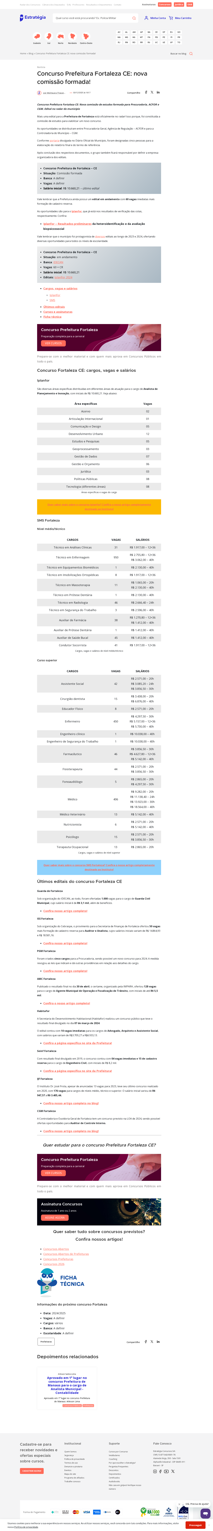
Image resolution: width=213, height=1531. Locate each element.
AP (141, 32)
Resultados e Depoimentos (99, 4)
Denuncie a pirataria (73, 1466)
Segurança (69, 1455)
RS (149, 42)
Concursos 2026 (53, 1264)
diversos (100, 236)
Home (23, 53)
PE (164, 37)
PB (156, 37)
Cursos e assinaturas (57, 312)
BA (149, 32)
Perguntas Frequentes (118, 1466)
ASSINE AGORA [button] (55, 1217)
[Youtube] (166, 1471)
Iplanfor (77, 211)
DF (164, 32)
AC (119, 32)
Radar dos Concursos (30, 4)
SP (171, 42)
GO (178, 32)
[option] (67, 1388)
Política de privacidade (74, 1459)
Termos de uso (71, 1462)
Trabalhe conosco (72, 1481)
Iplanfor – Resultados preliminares (67, 224)
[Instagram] (155, 1471)
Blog (31, 53)
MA (119, 37)
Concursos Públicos (72, 1405)
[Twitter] (173, 1471)
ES (171, 32)
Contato (117, 4)
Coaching (113, 1459)
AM (134, 32)
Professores (78, 4)
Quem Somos (70, 1451)
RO (134, 42)
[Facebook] (160, 1471)
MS (134, 37)
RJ (119, 42)
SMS (52, 300)
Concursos (165, 4)
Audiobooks (114, 1481)
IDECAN (58, 262)
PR (179, 37)
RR (141, 42)
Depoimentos (115, 1474)
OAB (189, 4)
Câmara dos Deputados (53, 4)
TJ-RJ (69, 4)
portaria (54, 140)
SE (164, 42)
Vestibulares (114, 1455)
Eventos (67, 1470)
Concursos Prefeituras (58, 1259)
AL (126, 32)
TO (178, 42)
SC (156, 42)
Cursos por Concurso (118, 1451)
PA (149, 37)
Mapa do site (70, 1474)
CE (156, 32)
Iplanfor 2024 (63, 277)
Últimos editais (54, 307)
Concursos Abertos (56, 1249)
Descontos (113, 1470)
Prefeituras (46, 1341)
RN (126, 42)
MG (126, 37)
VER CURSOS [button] (53, 343)
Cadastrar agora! (31, 1471)
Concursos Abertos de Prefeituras (66, 1254)
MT (141, 37)
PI (171, 37)
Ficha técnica (52, 317)
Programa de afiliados (74, 1477)
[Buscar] (134, 18)
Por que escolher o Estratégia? (122, 1462)
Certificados (114, 1477)
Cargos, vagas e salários (60, 288)
